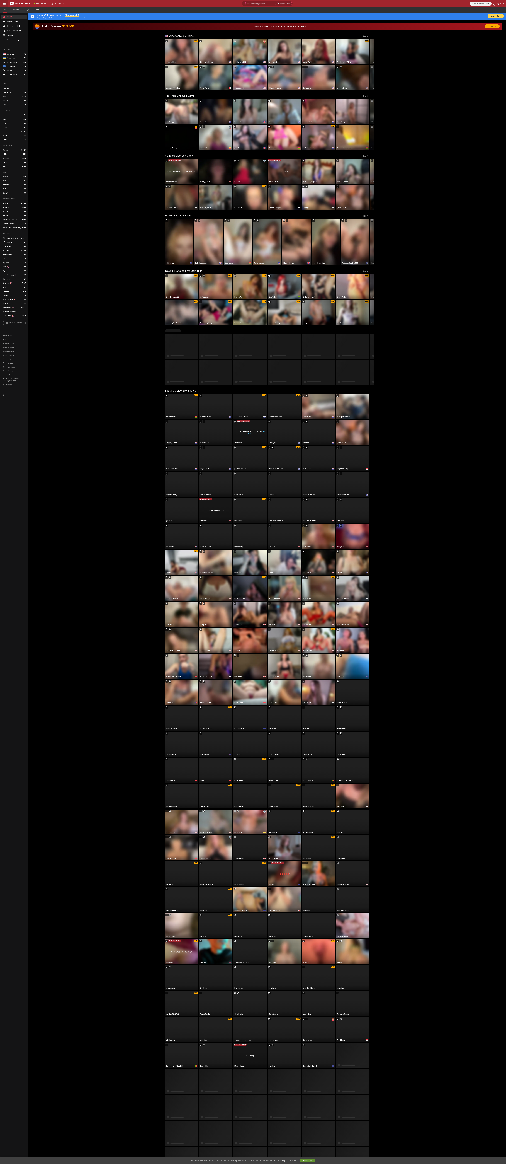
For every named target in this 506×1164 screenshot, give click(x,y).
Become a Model (9, 367)
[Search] (274, 3)
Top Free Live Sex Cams (179, 95)
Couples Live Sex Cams (179, 155)
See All (366, 36)
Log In (498, 4)
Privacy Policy (8, 359)
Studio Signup (8, 371)
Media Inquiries (8, 355)
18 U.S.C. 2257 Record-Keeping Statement (11, 380)
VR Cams (170, 330)
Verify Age (496, 16)
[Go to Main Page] (19, 3)
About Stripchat (8, 335)
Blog (4, 339)
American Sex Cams (181, 36)
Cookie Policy (279, 1161)
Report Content (8, 351)
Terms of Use (8, 363)
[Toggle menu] (4, 3)
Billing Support (8, 347)
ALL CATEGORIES (15, 323)
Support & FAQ (8, 343)
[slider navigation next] (367, 64)
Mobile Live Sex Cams (178, 215)
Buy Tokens (7, 385)
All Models (7, 375)
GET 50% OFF (492, 26)
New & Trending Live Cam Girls (183, 270)
